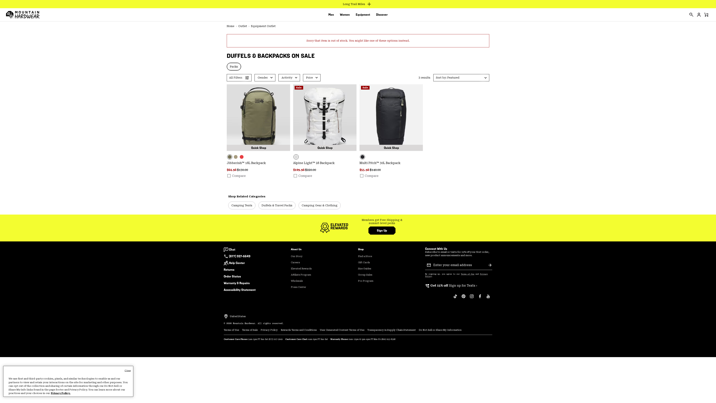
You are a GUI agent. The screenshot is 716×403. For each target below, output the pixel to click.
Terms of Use (467, 274)
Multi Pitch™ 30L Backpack (380, 163)
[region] (68, 381)
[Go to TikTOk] (455, 298)
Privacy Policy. (60, 393)
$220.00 (310, 170)
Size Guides (364, 268)
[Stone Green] (258, 117)
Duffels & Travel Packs (277, 205)
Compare (239, 176)
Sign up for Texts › (451, 285)
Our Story (297, 256)
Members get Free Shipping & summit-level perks (382, 221)
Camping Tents (241, 205)
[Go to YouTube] (488, 298)
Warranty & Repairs (237, 283)
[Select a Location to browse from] (226, 316)
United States (238, 316)
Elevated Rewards (301, 268)
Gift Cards (364, 262)
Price (309, 77)
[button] (461, 77)
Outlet (242, 26)
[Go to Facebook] (480, 298)
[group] (382, 221)
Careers (295, 262)
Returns (229, 269)
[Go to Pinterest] (463, 298)
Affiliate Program (301, 275)
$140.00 (375, 170)
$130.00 (242, 170)
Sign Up (382, 230)
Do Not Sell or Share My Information (440, 330)
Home (230, 26)
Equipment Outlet (263, 26)
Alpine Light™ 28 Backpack (314, 163)
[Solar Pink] (241, 157)
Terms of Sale (250, 330)
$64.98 (232, 170)
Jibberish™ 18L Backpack (246, 163)
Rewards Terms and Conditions (299, 330)
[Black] (391, 117)
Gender (263, 77)
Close (128, 370)
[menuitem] (331, 14)
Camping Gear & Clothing (319, 205)
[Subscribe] (490, 265)
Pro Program (365, 281)
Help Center (237, 263)
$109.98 (299, 170)
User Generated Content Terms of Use (342, 330)
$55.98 (364, 170)
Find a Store (365, 256)
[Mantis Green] (235, 157)
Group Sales (365, 275)
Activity (287, 77)
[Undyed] (325, 117)
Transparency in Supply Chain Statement (391, 330)
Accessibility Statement (240, 290)
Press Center (298, 287)
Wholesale (297, 281)
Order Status (232, 276)
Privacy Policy (269, 330)
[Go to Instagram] (472, 298)
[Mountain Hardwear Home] (23, 14)
